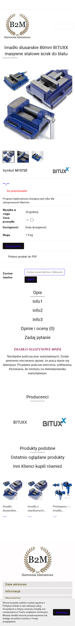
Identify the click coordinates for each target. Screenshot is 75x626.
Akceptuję (61, 612)
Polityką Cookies (11, 606)
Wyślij (30, 279)
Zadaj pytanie (13, 246)
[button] (37, 585)
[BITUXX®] (61, 170)
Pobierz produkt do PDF (22, 256)
